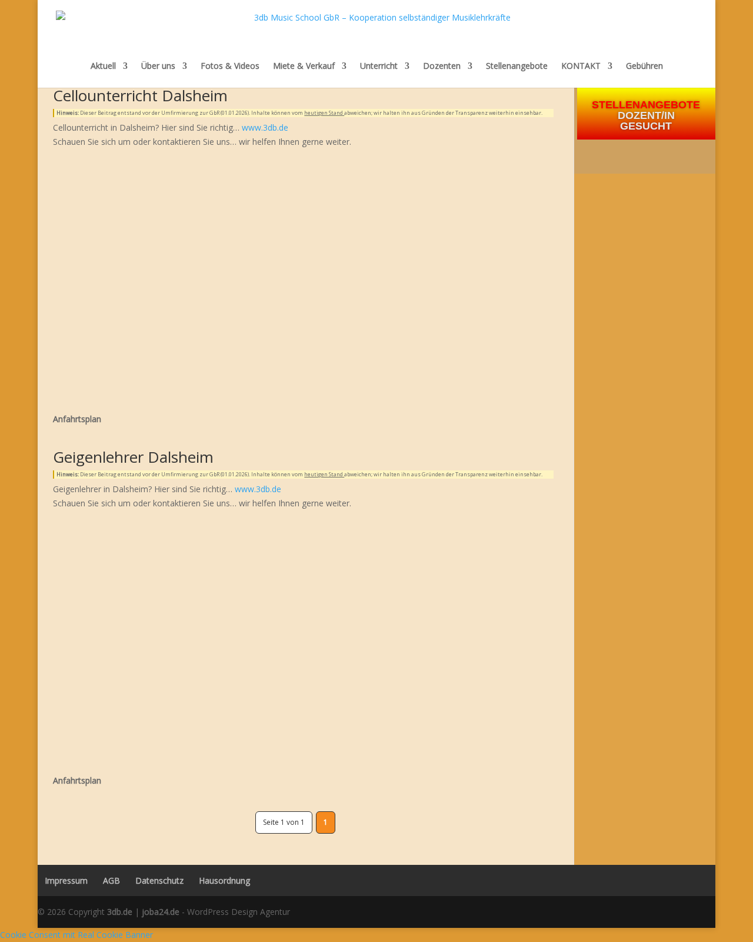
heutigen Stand (324, 113)
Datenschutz (159, 880)
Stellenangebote (517, 66)
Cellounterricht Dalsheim (140, 95)
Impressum (63, 880)
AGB (111, 880)
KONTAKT (581, 66)
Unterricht (379, 66)
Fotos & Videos (230, 66)
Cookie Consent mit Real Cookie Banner (76, 934)
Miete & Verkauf (304, 66)
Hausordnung (224, 880)
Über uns (158, 66)
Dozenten (442, 66)
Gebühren (644, 66)
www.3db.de (265, 127)
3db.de (119, 911)
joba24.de (160, 911)
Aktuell (103, 66)
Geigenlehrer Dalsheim (133, 456)
